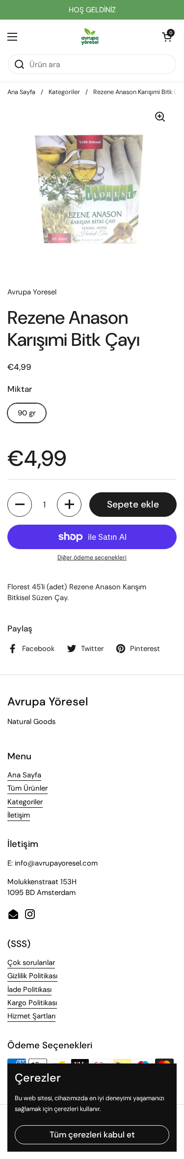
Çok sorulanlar (31, 962)
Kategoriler (64, 92)
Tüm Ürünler (27, 788)
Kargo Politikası (32, 1003)
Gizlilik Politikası (32, 976)
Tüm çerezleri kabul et (92, 1134)
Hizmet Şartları (31, 1016)
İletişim (18, 815)
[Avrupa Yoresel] (89, 37)
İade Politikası (29, 989)
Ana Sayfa (21, 92)
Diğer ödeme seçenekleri (92, 557)
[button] (167, 37)
